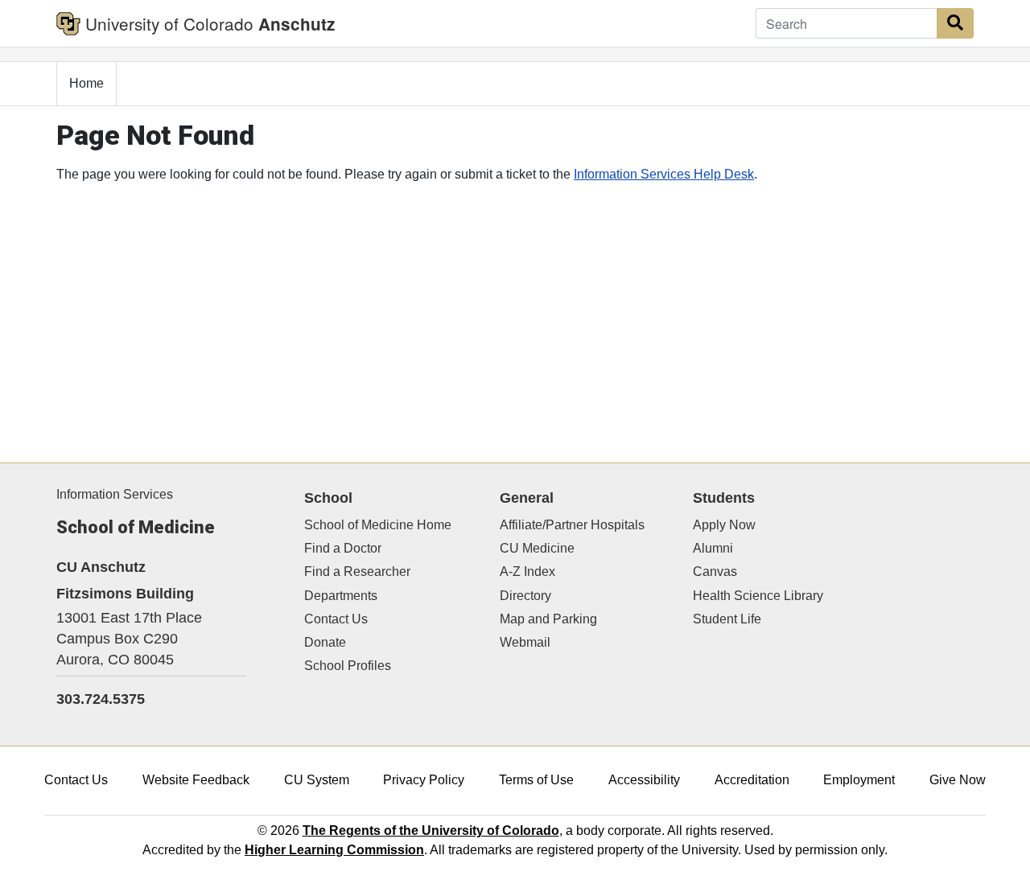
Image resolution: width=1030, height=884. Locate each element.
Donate (325, 642)
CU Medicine (537, 548)
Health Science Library (758, 595)
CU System (316, 780)
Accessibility (644, 780)
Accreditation (752, 780)
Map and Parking (548, 619)
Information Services (114, 494)
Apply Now (724, 525)
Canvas (715, 571)
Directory (525, 595)
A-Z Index (527, 571)
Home (86, 83)
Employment (859, 780)
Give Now (957, 780)
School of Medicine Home (377, 525)
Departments (340, 595)
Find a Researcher (357, 571)
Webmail (525, 642)
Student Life (727, 619)
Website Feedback (195, 780)
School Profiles (347, 665)
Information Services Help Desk (664, 174)
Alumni (713, 548)
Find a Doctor (342, 548)
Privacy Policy (423, 780)
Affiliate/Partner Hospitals (572, 525)
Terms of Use (536, 780)
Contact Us (336, 619)
